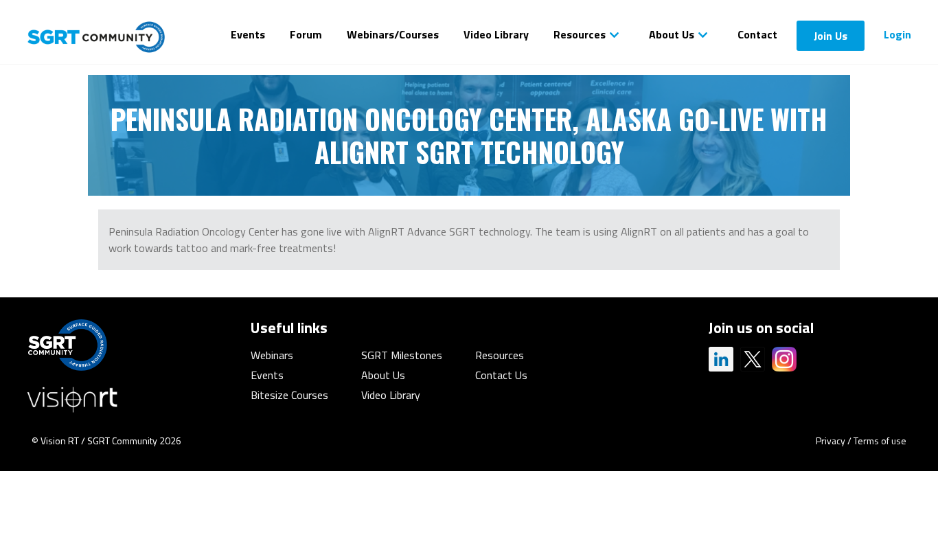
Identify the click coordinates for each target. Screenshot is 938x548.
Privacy (830, 440)
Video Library (496, 34)
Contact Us (501, 375)
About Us (671, 34)
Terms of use (880, 440)
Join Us (830, 35)
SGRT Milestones (401, 355)
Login (897, 34)
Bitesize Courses (289, 395)
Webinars (272, 355)
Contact (757, 34)
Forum (306, 34)
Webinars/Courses (393, 34)
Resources (579, 34)
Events (248, 34)
